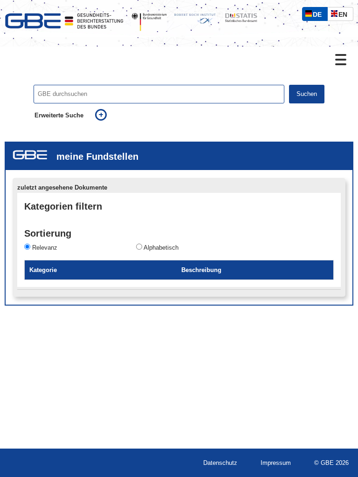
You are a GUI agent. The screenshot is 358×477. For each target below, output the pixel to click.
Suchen (306, 93)
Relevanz (44, 247)
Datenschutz (220, 462)
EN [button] (345, 15)
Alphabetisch (161, 247)
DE (319, 15)
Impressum (276, 462)
